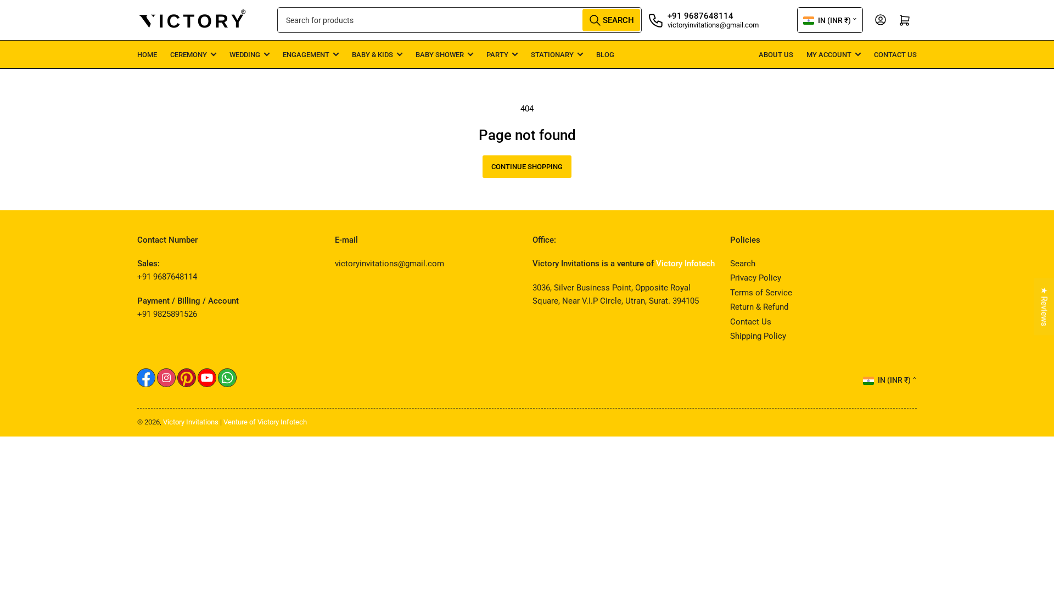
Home (147, 55)
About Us (776, 55)
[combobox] (459, 20)
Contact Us (895, 55)
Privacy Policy (755, 278)
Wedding (244, 55)
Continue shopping (527, 167)
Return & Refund (759, 307)
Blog (605, 55)
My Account (828, 55)
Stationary (552, 55)
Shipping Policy (758, 336)
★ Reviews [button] (1044, 307)
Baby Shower (440, 55)
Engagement (306, 55)
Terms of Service (761, 293)
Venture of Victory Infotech (265, 422)
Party (497, 55)
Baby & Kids (372, 55)
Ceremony (188, 55)
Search (742, 263)
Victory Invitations (190, 422)
